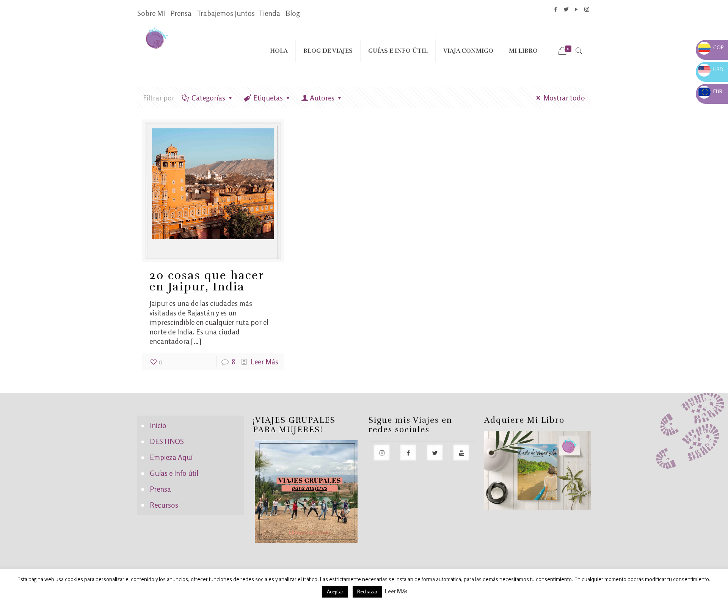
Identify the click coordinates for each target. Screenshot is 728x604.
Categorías (208, 97)
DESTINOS (167, 441)
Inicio (158, 425)
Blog (293, 13)
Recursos (164, 504)
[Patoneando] (157, 37)
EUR (710, 91)
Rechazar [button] (367, 591)
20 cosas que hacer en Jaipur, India (206, 281)
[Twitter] (566, 9)
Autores (322, 97)
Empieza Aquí (171, 457)
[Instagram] (587, 9)
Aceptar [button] (335, 591)
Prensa (180, 13)
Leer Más (264, 361)
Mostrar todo (564, 97)
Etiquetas (268, 97)
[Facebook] (556, 9)
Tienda (269, 13)
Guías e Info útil (174, 473)
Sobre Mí (151, 13)
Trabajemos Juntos (226, 13)
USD (710, 69)
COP (711, 47)
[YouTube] (577, 9)
